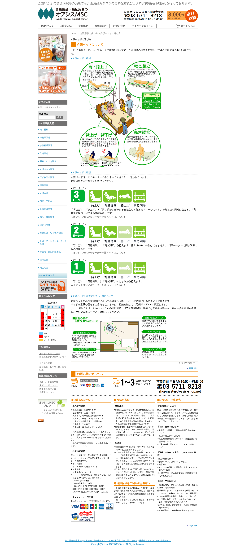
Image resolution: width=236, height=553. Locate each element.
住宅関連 (44, 260)
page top (193, 368)
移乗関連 (44, 185)
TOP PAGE (47, 25)
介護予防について (47, 392)
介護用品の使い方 (48, 375)
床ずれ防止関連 (47, 177)
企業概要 (83, 25)
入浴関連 (44, 153)
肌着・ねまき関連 (48, 161)
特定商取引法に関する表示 (124, 540)
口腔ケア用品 (46, 201)
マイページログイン (142, 25)
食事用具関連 (46, 209)
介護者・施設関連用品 (50, 252)
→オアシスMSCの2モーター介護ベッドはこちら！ (98, 252)
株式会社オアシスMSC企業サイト (155, 540)
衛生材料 (44, 129)
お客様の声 (101, 25)
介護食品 (44, 193)
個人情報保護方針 (73, 540)
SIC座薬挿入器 (47, 275)
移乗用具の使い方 (47, 389)
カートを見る (188, 25)
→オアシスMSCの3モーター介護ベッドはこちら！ (98, 216)
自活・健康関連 (47, 217)
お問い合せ (119, 25)
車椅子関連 (45, 137)
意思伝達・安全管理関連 (51, 233)
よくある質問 (45, 363)
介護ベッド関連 (47, 169)
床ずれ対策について (48, 385)
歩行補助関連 (46, 145)
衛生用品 (44, 267)
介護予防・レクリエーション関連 (53, 242)
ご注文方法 (66, 25)
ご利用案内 (44, 347)
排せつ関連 (45, 225)
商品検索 (43, 114)
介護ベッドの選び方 (48, 382)
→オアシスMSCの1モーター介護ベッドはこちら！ (98, 285)
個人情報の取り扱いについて (97, 540)
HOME (74, 33)
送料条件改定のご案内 (49, 353)
